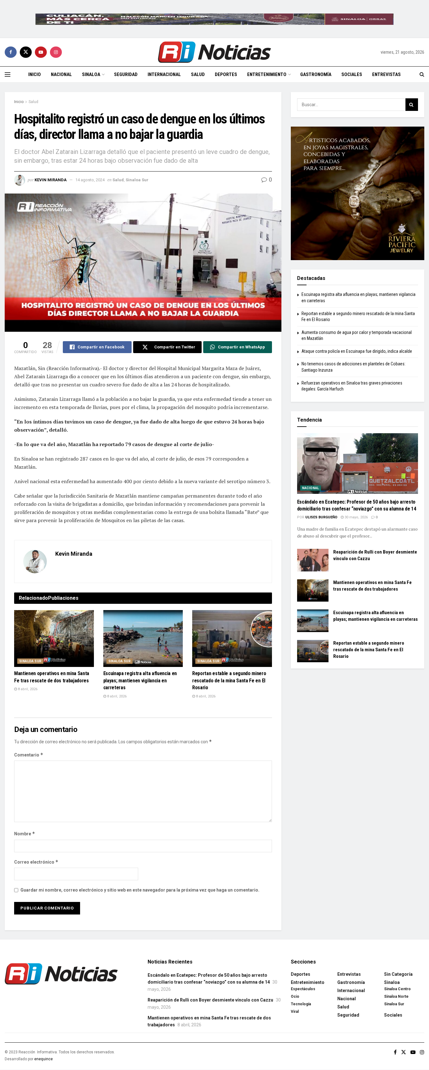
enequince (43, 1059)
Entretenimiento (266, 74)
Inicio (34, 74)
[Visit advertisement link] (214, 19)
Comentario (28, 755)
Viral (295, 1011)
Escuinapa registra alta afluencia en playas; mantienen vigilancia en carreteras (140, 680)
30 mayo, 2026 (356, 517)
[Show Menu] (7, 74)
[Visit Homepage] (214, 52)
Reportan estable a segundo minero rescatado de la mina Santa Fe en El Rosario (229, 680)
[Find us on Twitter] (26, 52)
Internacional (164, 74)
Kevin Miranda (51, 179)
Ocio (295, 996)
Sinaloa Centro (397, 989)
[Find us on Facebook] (11, 52)
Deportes (226, 74)
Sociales (351, 74)
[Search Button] (422, 74)
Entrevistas (386, 74)
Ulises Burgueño (321, 517)
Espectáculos (303, 989)
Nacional (61, 74)
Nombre (24, 834)
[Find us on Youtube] (41, 52)
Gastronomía (315, 74)
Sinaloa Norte (396, 996)
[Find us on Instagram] (56, 52)
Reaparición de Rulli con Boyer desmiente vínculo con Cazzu (210, 999)
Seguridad (126, 74)
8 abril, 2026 (27, 689)
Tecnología (301, 1004)
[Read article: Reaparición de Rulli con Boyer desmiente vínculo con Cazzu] (313, 560)
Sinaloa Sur (137, 179)
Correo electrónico (36, 862)
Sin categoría (398, 974)
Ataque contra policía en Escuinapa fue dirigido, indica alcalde (356, 351)
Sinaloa (91, 74)
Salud (198, 74)
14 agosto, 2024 (90, 179)
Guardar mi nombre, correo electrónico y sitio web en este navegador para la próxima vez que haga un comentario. (139, 890)
